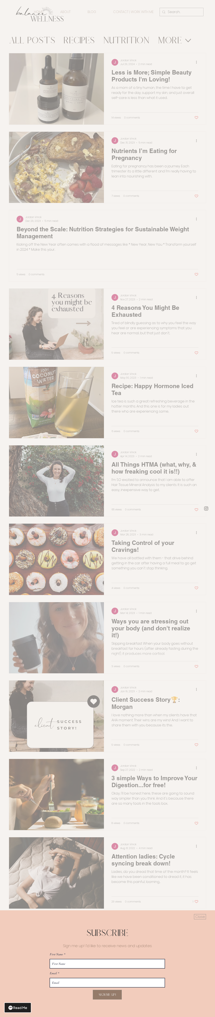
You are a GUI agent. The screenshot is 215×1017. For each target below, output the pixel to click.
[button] (200, 916)
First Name (56, 954)
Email (53, 973)
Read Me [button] (20, 1007)
